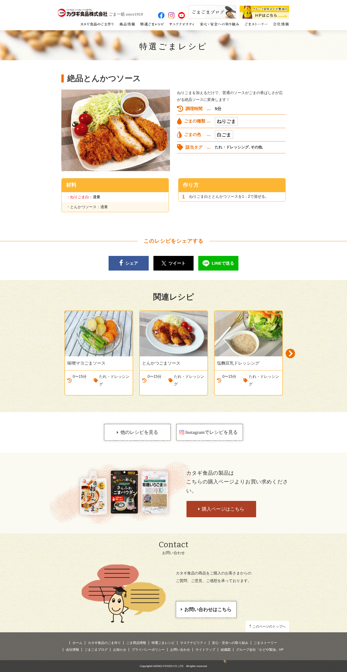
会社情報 (72, 649)
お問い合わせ (180, 649)
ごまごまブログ (96, 649)
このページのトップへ (269, 626)
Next (290, 353)
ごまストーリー (265, 643)
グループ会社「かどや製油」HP (260, 649)
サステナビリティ (193, 643)
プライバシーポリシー (148, 649)
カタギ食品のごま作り (104, 643)
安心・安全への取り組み (230, 643)
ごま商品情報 (136, 643)
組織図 (226, 649)
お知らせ (119, 649)
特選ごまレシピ (173, 46)
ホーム (77, 643)
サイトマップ (205, 649)
